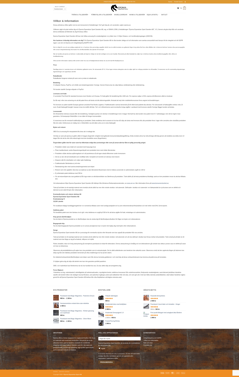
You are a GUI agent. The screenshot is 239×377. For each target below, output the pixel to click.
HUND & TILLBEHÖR (137, 14)
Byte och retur (148, 343)
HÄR (91, 43)
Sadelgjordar (120, 14)
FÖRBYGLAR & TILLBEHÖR (101, 14)
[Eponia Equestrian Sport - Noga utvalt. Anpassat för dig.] (119, 8)
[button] (185, 2)
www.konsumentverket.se (160, 183)
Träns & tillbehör (80, 14)
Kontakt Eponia (178, 1)
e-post (103, 348)
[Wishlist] (178, 8)
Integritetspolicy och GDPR (152, 338)
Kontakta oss (147, 345)
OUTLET (164, 14)
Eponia (170, 1)
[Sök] (181, 8)
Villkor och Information (150, 340)
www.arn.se (131, 183)
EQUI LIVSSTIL (152, 14)
